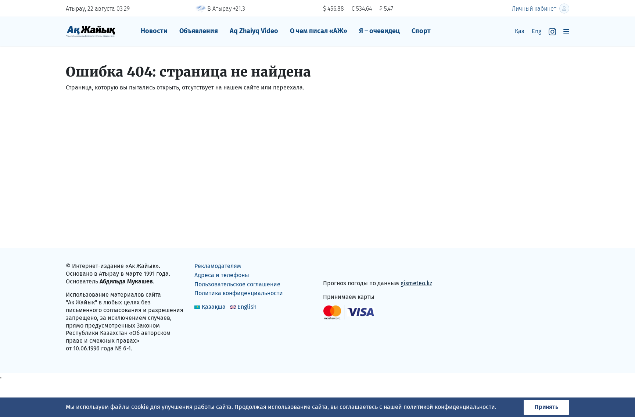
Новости (154, 31)
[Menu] (566, 31)
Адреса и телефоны (221, 275)
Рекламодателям (217, 265)
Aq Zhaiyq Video (254, 31)
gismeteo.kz (416, 283)
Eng (536, 31)
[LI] (339, 267)
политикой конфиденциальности (449, 406)
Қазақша (214, 306)
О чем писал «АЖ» (318, 31)
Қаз (519, 31)
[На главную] (90, 31)
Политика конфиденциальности (238, 293)
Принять (546, 406)
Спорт (421, 31)
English (246, 306)
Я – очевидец (379, 31)
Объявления (198, 31)
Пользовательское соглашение (237, 284)
